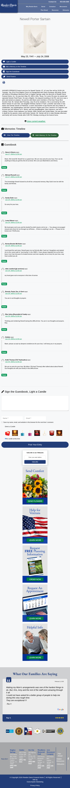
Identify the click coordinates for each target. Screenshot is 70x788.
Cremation (52, 6)
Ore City (31, 750)
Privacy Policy (35, 785)
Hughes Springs (12, 751)
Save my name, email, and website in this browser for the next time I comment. (28, 422)
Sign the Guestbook (12, 71)
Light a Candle (11, 62)
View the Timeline (13, 135)
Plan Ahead (44, 10)
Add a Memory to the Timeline (16, 66)
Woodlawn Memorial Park (41, 752)
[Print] (4, 82)
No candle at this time (13, 439)
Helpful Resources (61, 760)
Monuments (63, 6)
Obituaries (66, 10)
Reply (4, 167)
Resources (55, 10)
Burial (43, 6)
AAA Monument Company (51, 752)
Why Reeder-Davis (31, 6)
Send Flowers (11, 76)
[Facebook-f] (68, 759)
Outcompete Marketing (35, 782)
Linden (21, 750)
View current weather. (36, 121)
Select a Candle (10, 426)
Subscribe (35, 462)
